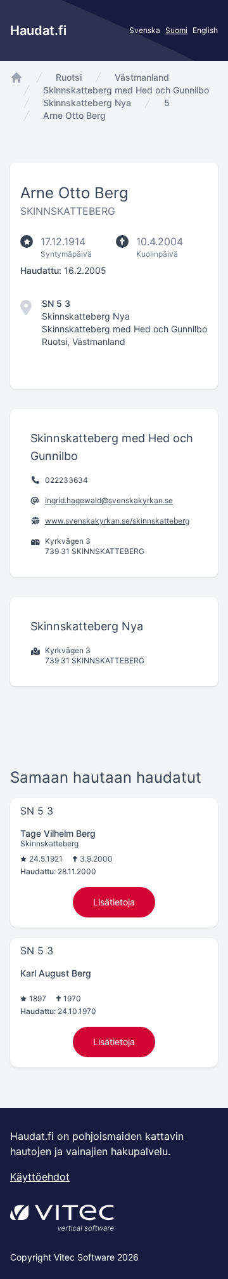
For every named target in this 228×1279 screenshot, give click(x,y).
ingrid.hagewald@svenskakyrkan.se (109, 500)
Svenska (144, 30)
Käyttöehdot (40, 1176)
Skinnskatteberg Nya (87, 102)
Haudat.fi (38, 30)
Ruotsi (69, 77)
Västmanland (142, 77)
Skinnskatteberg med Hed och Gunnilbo (126, 90)
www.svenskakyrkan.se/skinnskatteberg (117, 520)
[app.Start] (16, 77)
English (205, 30)
